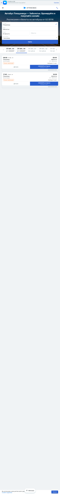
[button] (3, 49)
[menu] (3, 8)
